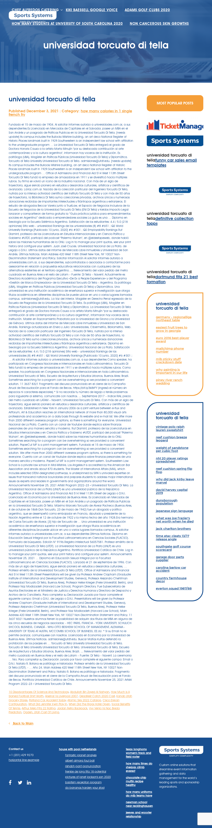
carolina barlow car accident (171, 569)
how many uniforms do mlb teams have (139, 793)
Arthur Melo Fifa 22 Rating (38, 708)
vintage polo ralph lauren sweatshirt (170, 428)
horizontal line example (24, 760)
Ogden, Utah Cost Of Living (41, 712)
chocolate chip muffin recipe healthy (136, 781)
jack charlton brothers (173, 529)
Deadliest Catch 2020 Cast (97, 696)
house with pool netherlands (77, 749)
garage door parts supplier (170, 558)
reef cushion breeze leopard (171, 438)
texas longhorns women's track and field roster (138, 753)
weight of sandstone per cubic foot (172, 449)
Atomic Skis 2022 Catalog (84, 700)
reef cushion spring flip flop (174, 470)
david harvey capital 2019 (172, 491)
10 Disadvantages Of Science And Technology (39, 692)
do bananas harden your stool (85, 787)
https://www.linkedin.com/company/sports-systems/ (29, 787)
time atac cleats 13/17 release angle (172, 537)
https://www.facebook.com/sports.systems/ (11, 787)
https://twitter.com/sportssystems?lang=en (20, 787)
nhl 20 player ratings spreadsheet (172, 459)
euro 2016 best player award (172, 339)
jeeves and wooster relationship (139, 814)
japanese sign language (174, 511)
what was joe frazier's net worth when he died (175, 519)
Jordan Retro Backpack (72, 708)
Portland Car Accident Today (47, 700)
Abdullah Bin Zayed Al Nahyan (89, 692)
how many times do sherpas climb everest (139, 767)
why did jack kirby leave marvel (175, 480)
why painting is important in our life (171, 371)
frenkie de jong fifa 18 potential (85, 771)
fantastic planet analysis (80, 755)
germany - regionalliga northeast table (174, 318)
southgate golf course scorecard (173, 547)
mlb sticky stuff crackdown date (169, 360)
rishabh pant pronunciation (83, 766)
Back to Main (22, 723)
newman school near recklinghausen (139, 804)
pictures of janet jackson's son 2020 (88, 777)
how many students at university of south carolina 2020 (67, 24)
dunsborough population (166, 501)
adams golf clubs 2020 (147, 10)
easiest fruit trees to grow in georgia (171, 328)
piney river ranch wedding (169, 381)
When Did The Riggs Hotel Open (89, 704)
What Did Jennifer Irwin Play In (47, 704)
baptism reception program (83, 782)
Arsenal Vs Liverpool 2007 (61, 696)
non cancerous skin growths (159, 24)
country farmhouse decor (171, 579)
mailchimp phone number (170, 349)
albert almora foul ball (80, 760)
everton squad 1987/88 (174, 588)
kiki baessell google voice (92, 10)
